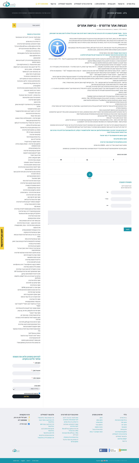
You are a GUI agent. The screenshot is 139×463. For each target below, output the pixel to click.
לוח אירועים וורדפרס (34, 338)
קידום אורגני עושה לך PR (33, 132)
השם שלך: (37, 363)
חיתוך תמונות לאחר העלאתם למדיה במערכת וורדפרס (28, 318)
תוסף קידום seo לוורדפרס (33, 283)
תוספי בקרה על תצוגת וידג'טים (32, 255)
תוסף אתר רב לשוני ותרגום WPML (31, 287)
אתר (107, 205)
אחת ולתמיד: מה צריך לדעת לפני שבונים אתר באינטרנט (28, 38)
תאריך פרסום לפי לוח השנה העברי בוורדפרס (28, 269)
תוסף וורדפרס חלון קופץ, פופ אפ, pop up (29, 311)
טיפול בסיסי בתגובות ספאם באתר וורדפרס (28, 88)
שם (107, 192)
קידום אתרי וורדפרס (35, 135)
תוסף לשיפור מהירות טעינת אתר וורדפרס (29, 167)
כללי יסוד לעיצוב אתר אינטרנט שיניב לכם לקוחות (27, 67)
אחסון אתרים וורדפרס (121, 432)
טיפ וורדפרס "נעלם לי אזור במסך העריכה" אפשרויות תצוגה (28, 249)
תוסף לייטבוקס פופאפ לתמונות (31, 153)
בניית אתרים (97, 145)
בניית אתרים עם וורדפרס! (33, 137)
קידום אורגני (99, 422)
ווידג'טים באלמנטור (48, 433)
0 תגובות (116, 29)
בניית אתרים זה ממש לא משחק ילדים (30, 79)
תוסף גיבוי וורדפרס (35, 285)
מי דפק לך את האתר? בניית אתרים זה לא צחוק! (27, 123)
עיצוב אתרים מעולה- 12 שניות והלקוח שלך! (28, 65)
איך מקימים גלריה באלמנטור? (46, 438)
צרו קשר (124, 441)
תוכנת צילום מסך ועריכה (33, 262)
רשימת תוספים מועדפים (33, 176)
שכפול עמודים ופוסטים (34, 188)
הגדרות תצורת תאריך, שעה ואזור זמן (30, 315)
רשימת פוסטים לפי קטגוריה (33, 185)
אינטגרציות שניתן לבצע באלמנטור (47, 430)
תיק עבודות (124, 429)
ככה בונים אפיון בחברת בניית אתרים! (30, 128)
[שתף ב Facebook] (113, 159)
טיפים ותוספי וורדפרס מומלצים (104, 29)
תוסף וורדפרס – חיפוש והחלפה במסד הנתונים (28, 118)
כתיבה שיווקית (99, 427)
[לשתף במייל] (61, 159)
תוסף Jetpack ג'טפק (34, 158)
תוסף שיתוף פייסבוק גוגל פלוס (32, 294)
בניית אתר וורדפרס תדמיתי (33, 113)
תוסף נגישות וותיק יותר (120, 139)
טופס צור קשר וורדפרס (34, 292)
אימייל (106, 199)
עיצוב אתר (124, 422)
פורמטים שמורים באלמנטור (46, 435)
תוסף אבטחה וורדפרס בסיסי (32, 239)
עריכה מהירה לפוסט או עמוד (32, 169)
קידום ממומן (37, 58)
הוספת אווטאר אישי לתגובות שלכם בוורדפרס (28, 308)
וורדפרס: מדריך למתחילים (120, 434)
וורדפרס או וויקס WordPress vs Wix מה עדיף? (27, 46)
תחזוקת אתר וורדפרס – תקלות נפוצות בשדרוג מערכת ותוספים (28, 145)
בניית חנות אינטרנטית (121, 420)
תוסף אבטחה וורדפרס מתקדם (32, 232)
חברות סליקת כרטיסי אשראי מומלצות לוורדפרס (27, 253)
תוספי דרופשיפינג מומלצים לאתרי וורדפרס (28, 44)
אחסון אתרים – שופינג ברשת (32, 69)
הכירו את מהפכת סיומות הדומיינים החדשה (29, 290)
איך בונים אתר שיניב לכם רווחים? (31, 72)
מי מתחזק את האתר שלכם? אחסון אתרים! (28, 53)
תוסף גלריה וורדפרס (35, 299)
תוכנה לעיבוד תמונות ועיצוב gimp (31, 274)
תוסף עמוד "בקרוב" (34, 313)
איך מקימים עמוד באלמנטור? (46, 418)
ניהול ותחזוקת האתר (34, 56)
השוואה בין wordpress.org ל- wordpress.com (26, 264)
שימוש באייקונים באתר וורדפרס (31, 190)
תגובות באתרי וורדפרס (34, 160)
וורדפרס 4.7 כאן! (35, 139)
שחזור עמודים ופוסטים (34, 218)
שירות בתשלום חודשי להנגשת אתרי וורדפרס (113, 142)
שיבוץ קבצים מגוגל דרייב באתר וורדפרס (29, 211)
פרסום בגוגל (99, 425)
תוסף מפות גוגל (36, 178)
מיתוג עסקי (99, 420)
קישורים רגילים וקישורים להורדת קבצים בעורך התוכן (26, 241)
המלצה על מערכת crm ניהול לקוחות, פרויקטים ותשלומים (27, 277)
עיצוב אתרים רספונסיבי (34, 109)
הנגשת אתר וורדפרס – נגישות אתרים (102, 25)
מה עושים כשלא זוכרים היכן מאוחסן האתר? (28, 343)
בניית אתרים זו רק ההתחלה (33, 51)
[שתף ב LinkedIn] (87, 159)
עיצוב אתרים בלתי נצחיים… (32, 125)
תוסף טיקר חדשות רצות (34, 197)
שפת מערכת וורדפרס (34, 216)
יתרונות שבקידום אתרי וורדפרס (32, 151)
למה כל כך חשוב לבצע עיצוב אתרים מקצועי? (27, 111)
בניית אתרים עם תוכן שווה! (33, 121)
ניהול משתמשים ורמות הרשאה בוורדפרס (29, 324)
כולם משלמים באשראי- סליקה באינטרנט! (28, 81)
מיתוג (101, 418)
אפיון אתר (124, 427)
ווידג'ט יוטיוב (37, 102)
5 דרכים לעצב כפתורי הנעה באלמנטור (46, 421)
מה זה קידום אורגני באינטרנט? (32, 76)
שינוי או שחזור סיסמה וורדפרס (32, 165)
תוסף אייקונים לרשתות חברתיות (31, 326)
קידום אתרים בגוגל (97, 429)
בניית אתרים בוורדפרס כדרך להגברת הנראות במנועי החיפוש (28, 61)
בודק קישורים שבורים (34, 148)
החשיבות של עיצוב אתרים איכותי (31, 97)
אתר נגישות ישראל (105, 53)
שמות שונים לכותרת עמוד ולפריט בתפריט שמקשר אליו (26, 330)
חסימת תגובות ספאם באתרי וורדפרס (30, 183)
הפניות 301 (37, 206)
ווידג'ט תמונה (36, 228)
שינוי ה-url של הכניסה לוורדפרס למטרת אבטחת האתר (27, 236)
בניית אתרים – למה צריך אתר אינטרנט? (29, 95)
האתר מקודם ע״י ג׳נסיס (96, 432)
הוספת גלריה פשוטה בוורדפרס (32, 267)
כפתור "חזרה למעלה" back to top (30, 336)
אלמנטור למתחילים (121, 436)
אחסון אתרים (36, 86)
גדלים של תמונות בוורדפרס (32, 260)
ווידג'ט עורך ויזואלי (35, 155)
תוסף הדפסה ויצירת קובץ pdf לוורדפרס (29, 322)
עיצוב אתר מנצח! (35, 116)
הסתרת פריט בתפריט (34, 244)
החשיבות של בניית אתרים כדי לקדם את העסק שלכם (27, 105)
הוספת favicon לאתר (34, 333)
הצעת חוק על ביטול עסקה (33, 74)
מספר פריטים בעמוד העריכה (32, 204)
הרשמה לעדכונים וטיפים (31, 393)
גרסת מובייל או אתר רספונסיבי (32, 162)
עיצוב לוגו (124, 425)
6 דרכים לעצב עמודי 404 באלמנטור (47, 425)
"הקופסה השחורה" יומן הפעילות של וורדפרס (28, 202)
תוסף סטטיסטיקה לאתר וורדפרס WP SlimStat (27, 271)
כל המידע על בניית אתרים (33, 41)
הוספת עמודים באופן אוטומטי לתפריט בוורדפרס (27, 209)
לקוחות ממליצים (122, 439)
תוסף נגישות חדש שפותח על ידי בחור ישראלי (113, 135)
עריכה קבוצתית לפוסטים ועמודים (31, 230)
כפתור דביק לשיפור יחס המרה (32, 90)
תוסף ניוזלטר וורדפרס (34, 280)
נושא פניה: (37, 386)
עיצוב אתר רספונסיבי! (34, 93)
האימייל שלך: (36, 370)
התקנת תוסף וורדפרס (34, 100)
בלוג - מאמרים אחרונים (117, 13)
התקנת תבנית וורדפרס (34, 246)
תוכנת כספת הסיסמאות (33, 257)
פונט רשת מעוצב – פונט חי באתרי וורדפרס (28, 223)
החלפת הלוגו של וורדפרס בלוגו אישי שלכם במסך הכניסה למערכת (26, 173)
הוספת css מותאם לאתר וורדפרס (31, 130)
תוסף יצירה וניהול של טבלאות (32, 199)
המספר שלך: (36, 378)
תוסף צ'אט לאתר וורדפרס (33, 195)
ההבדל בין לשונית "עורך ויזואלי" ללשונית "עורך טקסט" (27, 305)
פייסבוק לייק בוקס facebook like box (29, 213)
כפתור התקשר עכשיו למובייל (32, 142)
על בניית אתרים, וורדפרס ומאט (32, 83)
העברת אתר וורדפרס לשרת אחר (31, 181)
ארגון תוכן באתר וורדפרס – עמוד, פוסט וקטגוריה (27, 225)
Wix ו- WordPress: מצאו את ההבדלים (29, 49)
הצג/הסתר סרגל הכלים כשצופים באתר (29, 221)
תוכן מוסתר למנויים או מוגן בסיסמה (30, 340)
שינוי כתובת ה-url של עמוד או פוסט (30, 297)
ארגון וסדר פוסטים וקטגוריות (32, 302)
